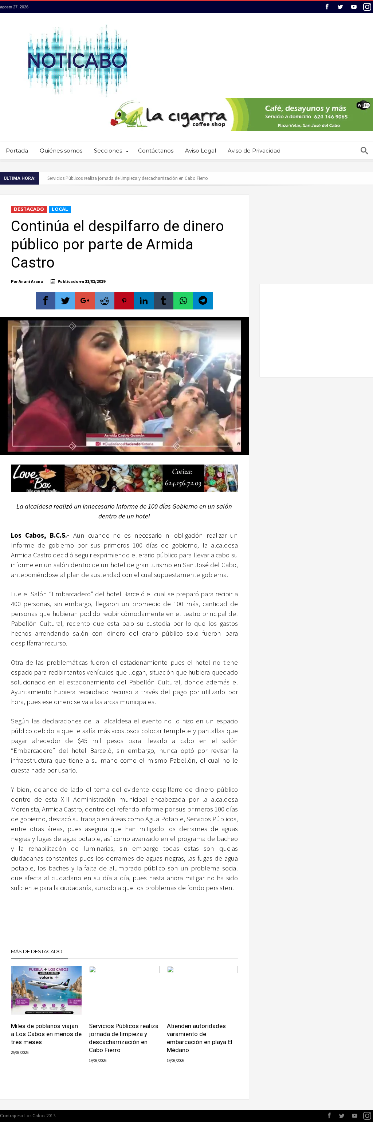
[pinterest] (124, 300)
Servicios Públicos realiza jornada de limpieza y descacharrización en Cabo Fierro (127, 178)
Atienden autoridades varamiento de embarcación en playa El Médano (199, 1038)
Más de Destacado (36, 951)
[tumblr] (163, 300)
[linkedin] (144, 300)
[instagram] (367, 7)
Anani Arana (31, 281)
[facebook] (45, 300)
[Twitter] (340, 7)
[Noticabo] (77, 23)
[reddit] (104, 300)
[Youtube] (354, 7)
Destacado (29, 209)
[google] (85, 300)
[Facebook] (327, 7)
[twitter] (65, 300)
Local (60, 209)
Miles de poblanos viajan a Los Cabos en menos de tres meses (46, 1034)
